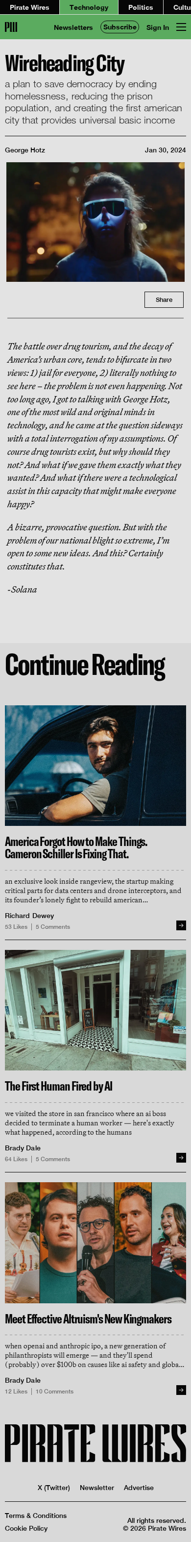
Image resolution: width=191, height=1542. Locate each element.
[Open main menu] (181, 27)
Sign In (157, 27)
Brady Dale (23, 1148)
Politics (140, 7)
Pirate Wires (29, 7)
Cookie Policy (26, 1528)
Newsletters (73, 27)
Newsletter (97, 1488)
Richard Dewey (29, 916)
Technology (89, 7)
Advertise (139, 1488)
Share (164, 299)
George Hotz (25, 150)
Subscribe (120, 27)
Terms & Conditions (36, 1515)
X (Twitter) (54, 1488)
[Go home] (11, 27)
